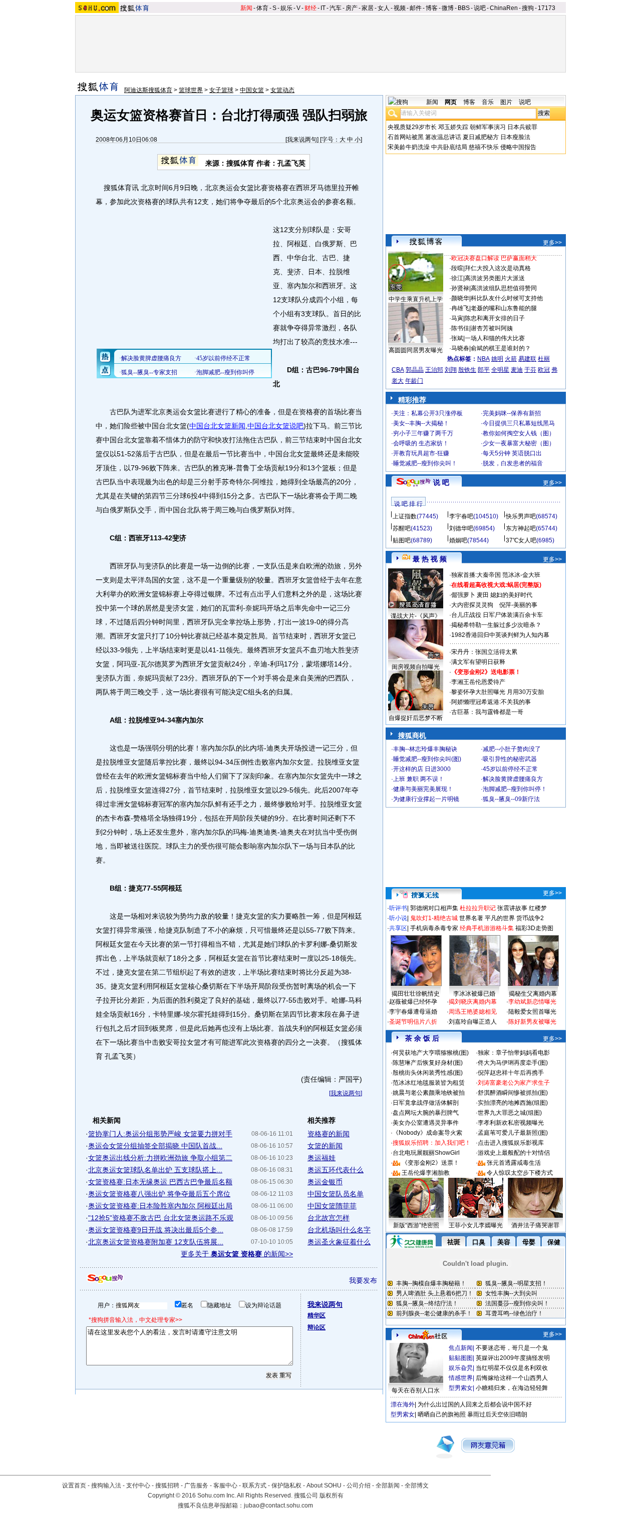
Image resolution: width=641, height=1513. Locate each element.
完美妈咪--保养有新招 (512, 413)
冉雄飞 (460, 308)
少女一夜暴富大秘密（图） (519, 443)
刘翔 (451, 369)
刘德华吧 (461, 528)
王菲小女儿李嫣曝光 (476, 1225)
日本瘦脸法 (515, 137)
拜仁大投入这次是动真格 (498, 268)
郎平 (484, 369)
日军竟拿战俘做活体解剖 (426, 1102)
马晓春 (460, 348)
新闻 (246, 8)
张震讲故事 (512, 908)
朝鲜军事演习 (488, 127)
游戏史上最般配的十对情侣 (514, 1152)
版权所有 (331, 1495)
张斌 (457, 338)
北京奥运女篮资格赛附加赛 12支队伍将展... (155, 1242)
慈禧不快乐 (484, 147)
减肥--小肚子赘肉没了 (512, 748)
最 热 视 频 (430, 559)
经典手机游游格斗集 (487, 928)
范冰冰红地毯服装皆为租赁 (429, 1082)
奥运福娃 (321, 1158)
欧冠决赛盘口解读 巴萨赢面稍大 (494, 258)
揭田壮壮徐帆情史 (416, 993)
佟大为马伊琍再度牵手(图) (513, 1062)
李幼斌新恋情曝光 (532, 1001)
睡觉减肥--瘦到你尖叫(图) (427, 759)
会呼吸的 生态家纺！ (421, 443)
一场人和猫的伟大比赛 (495, 338)
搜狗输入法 (106, 1485)
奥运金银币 (325, 1182)
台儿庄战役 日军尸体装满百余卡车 (497, 614)
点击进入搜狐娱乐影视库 (511, 1142)
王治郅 (434, 369)
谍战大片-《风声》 (416, 615)
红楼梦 (538, 908)
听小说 (398, 918)
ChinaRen (504, 8)
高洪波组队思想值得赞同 (504, 288)
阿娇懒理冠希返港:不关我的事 (491, 701)
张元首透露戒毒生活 (514, 1162)
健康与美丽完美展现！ (423, 789)
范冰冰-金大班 (521, 574)
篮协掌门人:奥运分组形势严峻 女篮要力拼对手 (160, 1134)
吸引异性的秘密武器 (510, 759)
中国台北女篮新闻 (217, 426)
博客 (432, 8)
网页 (451, 102)
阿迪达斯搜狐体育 (148, 90)
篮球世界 (191, 90)
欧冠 (544, 369)
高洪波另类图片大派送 (495, 278)
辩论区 (316, 1327)
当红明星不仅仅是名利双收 (512, 1367)
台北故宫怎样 (328, 1218)
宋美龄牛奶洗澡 (409, 147)
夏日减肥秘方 (481, 137)
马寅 (457, 318)
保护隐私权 (286, 1485)
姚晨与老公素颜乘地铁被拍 (429, 1092)
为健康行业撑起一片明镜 (426, 799)
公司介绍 (359, 1485)
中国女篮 (252, 90)
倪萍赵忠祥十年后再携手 (511, 1072)
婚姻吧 (458, 540)
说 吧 (441, 482)
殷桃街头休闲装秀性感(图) (428, 1072)
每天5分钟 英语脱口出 (512, 453)
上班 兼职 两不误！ (418, 779)
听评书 (398, 908)
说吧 (480, 8)
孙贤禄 (460, 288)
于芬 (530, 369)
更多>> (552, 242)
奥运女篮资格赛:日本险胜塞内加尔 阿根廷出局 (160, 1206)
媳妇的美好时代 (511, 594)
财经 (310, 8)
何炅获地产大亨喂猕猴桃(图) (431, 1052)
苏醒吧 (402, 528)
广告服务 (196, 1485)
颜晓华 (460, 298)
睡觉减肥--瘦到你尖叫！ (425, 463)
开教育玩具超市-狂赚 (421, 453)
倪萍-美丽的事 (518, 604)
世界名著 (471, 918)
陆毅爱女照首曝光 (532, 1011)
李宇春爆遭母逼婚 (413, 1011)
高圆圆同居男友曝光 (416, 350)
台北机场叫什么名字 (339, 1230)
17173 (546, 8)
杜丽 (544, 358)
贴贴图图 (461, 1357)
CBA (398, 369)
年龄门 (414, 380)
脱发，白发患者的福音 (513, 463)
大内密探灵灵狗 (472, 604)
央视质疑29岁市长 (412, 127)
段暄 (457, 268)
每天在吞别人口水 (416, 1390)
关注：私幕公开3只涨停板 (428, 413)
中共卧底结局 (449, 147)
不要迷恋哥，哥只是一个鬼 (512, 1347)
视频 (400, 8)
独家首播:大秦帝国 (476, 574)
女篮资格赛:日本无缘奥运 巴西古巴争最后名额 (160, 1182)
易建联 (527, 358)
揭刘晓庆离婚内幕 (473, 1001)
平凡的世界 (500, 918)
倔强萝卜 (463, 594)
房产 (352, 8)
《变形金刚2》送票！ (430, 1162)
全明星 (500, 369)
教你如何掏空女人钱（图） (519, 433)
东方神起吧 (521, 528)
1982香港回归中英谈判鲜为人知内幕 (500, 634)
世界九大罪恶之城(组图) (510, 1112)
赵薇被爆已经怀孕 (413, 1001)
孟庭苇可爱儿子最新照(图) (513, 1132)
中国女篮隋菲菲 (332, 1206)
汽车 (336, 8)
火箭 (511, 358)
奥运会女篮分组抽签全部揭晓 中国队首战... (155, 1146)
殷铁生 (467, 369)
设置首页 (74, 1485)
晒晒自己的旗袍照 (442, 1414)
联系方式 (254, 1485)
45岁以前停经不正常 (510, 769)
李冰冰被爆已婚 (474, 993)
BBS (464, 8)
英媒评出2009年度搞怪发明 (513, 1357)
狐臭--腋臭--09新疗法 (511, 799)
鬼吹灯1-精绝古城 (434, 918)
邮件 (416, 8)
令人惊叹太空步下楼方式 (520, 1172)
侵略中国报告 (518, 147)
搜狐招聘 (167, 1485)
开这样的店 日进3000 (422, 769)
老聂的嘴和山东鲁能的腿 (504, 308)
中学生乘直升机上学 (416, 299)
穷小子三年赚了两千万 (423, 433)
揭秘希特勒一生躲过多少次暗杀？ (496, 624)
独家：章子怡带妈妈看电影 (514, 1052)
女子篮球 (221, 90)
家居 (368, 8)
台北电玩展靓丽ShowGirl (426, 1152)
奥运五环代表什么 (335, 1170)
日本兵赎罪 (522, 127)
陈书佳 (460, 328)
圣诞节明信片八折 (413, 1021)
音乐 (488, 102)
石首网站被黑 (406, 137)
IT (323, 8)
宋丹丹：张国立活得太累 (484, 651)
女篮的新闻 (325, 1146)
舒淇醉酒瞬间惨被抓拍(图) (513, 1092)
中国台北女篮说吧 (275, 426)
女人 (384, 8)
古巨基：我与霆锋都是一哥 (487, 711)
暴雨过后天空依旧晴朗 (497, 1414)
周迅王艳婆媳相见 (473, 1011)
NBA (483, 358)
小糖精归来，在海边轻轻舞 (512, 1387)
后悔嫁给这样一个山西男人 (512, 1377)
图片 (506, 102)
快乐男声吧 (521, 516)
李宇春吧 (461, 516)
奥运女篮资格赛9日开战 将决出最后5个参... (155, 1230)
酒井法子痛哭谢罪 (535, 1225)
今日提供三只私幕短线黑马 (519, 423)
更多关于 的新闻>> (237, 1254)
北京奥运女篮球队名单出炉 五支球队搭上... (155, 1170)
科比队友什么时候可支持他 (507, 298)
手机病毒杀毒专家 (434, 928)
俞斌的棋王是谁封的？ (501, 348)
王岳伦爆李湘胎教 (426, 1172)
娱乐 (286, 8)
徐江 (457, 278)
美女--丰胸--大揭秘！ (421, 423)
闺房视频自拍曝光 (416, 666)
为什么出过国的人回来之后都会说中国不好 (475, 1404)
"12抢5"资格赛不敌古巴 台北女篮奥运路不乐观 (160, 1218)
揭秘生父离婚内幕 (533, 993)
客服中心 (225, 1485)
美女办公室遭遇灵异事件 (426, 1122)
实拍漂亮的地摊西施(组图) (513, 1102)
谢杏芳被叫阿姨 (492, 328)
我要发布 (363, 1280)
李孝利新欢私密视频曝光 (511, 1122)
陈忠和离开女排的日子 (495, 318)
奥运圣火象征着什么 (339, 1242)
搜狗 (528, 8)
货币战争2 (530, 918)
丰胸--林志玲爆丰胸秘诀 (425, 748)
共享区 (398, 928)
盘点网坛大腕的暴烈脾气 (426, 1112)
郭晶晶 (415, 369)
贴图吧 (402, 540)
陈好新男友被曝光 (532, 1021)
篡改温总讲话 (443, 137)
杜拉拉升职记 (478, 908)
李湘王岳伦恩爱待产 (478, 681)
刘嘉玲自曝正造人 (473, 1021)
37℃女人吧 (521, 540)
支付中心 (138, 1485)
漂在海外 (403, 1404)
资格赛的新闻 (328, 1134)
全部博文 (417, 1485)
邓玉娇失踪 (453, 127)
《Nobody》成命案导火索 (427, 1132)
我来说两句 (302, 139)
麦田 (483, 594)
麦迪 (517, 369)
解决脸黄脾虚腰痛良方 (513, 779)
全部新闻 (388, 1485)
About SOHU (324, 1485)
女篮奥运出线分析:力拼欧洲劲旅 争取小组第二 (160, 1158)
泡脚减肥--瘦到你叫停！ (515, 789)
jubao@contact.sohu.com (278, 1505)
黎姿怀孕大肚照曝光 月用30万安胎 (497, 691)
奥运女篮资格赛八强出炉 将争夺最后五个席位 (159, 1194)
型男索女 (461, 1387)
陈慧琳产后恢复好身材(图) (428, 1062)
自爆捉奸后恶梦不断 (416, 717)
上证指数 (405, 516)
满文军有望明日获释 (478, 661)
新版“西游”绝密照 (416, 1225)
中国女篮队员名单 (335, 1194)
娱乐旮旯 (461, 1367)
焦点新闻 (461, 1347)
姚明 (497, 358)
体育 (262, 8)
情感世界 (461, 1377)
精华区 (316, 1315)
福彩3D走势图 (534, 928)
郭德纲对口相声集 (434, 908)
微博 (448, 8)
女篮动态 (282, 90)
